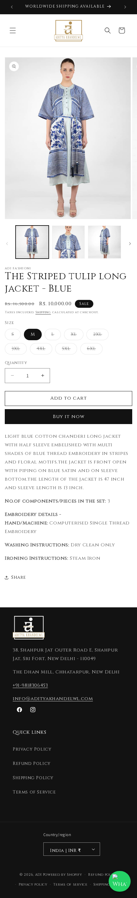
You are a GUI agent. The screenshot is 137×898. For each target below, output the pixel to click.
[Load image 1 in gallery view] (32, 242)
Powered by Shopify (63, 874)
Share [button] (18, 577)
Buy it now (68, 416)
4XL (44, 349)
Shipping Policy (33, 778)
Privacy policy (33, 884)
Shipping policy (108, 884)
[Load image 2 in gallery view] (68, 242)
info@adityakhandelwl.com (53, 698)
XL (77, 335)
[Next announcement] (125, 7)
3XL (19, 349)
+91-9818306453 (30, 685)
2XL (101, 335)
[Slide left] (7, 244)
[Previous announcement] (12, 7)
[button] (13, 30)
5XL (69, 349)
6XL (95, 349)
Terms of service (70, 884)
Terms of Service (34, 792)
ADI (38, 874)
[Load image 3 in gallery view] (104, 242)
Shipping (43, 312)
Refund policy (103, 874)
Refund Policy (32, 763)
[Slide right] (130, 244)
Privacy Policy (32, 749)
